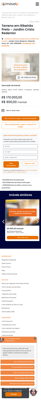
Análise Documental (8, 332)
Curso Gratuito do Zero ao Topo (12, 304)
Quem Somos (6, 263)
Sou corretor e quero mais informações (20, 118)
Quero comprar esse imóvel (23, 373)
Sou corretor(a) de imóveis (23, 362)
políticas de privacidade (18, 172)
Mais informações (11, 164)
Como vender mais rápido (10, 328)
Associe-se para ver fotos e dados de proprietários (20, 67)
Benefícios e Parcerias (9, 297)
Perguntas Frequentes (9, 260)
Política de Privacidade (9, 274)
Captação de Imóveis (9, 294)
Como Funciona (7, 321)
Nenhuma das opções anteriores (21, 383)
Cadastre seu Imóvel (9, 324)
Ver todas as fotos (28, 77)
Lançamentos (6, 290)
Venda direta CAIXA (8, 311)
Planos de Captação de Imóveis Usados (15, 283)
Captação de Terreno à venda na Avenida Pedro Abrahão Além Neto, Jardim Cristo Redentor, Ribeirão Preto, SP (20, 15)
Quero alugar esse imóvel (24, 378)
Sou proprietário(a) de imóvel (22, 367)
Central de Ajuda (7, 301)
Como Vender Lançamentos (11, 287)
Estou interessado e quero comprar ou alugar (20, 125)
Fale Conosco (6, 267)
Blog (3, 270)
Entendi (13, 394)
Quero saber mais (22, 237)
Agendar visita (30, 163)
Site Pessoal (6, 308)
